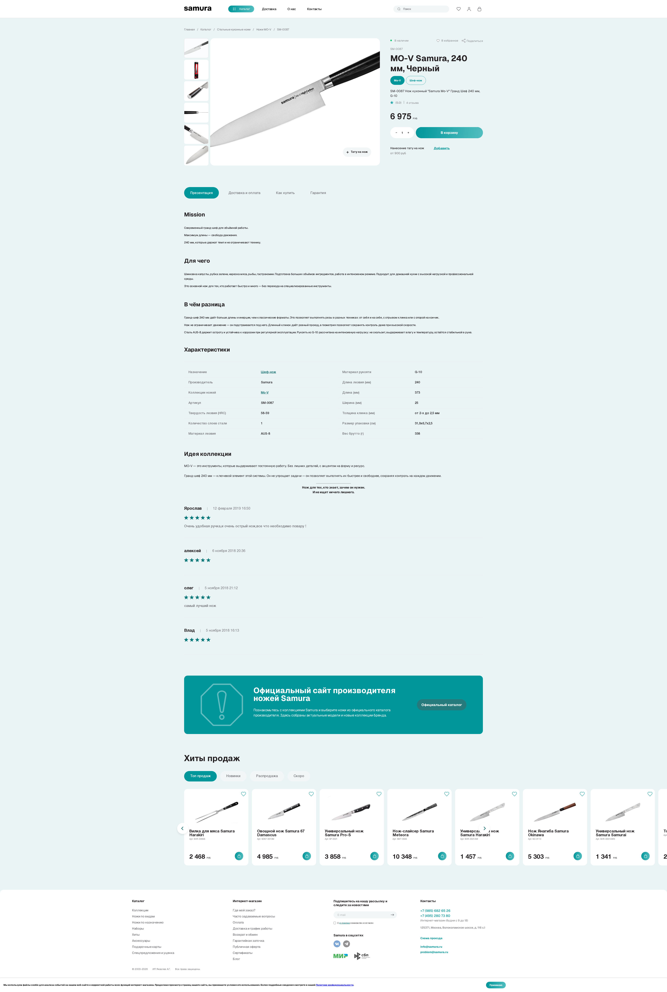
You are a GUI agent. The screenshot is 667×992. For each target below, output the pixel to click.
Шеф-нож (416, 80)
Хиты (136, 935)
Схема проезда (431, 938)
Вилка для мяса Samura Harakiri (212, 833)
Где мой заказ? (244, 910)
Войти (469, 9)
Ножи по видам (143, 916)
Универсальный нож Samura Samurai (615, 833)
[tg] (346, 943)
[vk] (337, 943)
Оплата (238, 922)
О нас (291, 9)
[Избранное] (458, 9)
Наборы (138, 928)
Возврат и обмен (245, 935)
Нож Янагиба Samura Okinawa (548, 833)
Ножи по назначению (147, 922)
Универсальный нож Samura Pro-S (344, 833)
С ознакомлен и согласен (355, 923)
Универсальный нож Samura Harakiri (479, 833)
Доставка (269, 9)
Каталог (244, 9)
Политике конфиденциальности (334, 984)
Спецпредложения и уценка (153, 953)
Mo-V (397, 80)
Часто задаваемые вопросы (254, 916)
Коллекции (140, 910)
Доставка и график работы (252, 928)
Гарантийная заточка (248, 941)
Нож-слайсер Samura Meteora (413, 833)
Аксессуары (141, 941)
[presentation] (182, 828)
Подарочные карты (146, 947)
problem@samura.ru (434, 952)
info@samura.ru (431, 947)
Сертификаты (242, 953)
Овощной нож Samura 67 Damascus (280, 833)
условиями (344, 923)
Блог (236, 959)
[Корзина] (479, 9)
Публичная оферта (246, 947)
